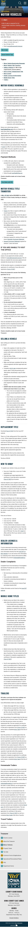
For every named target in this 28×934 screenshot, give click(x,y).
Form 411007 (10, 269)
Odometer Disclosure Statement (15, 239)
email (3, 147)
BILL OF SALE (5, 195)
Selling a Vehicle (8, 67)
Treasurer (5, 11)
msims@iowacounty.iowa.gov (14, 46)
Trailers (6, 211)
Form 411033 (9, 431)
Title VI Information (18, 923)
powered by (13, 925)
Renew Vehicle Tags (7, 54)
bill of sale (13, 368)
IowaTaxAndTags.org (16, 173)
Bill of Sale (5, 50)
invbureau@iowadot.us (19, 557)
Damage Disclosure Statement (12, 241)
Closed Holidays (14, 918)
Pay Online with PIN (7, 182)
